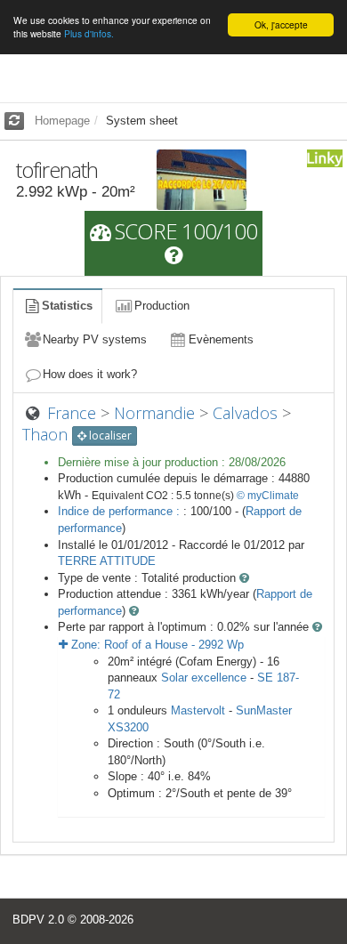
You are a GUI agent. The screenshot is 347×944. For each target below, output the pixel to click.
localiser (109, 435)
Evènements (221, 339)
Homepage (62, 120)
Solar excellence (203, 677)
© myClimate (268, 495)
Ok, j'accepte (281, 24)
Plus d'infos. (89, 33)
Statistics (67, 305)
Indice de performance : (120, 511)
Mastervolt (198, 710)
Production (162, 305)
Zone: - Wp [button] (156, 644)
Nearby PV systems (95, 339)
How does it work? (90, 374)
